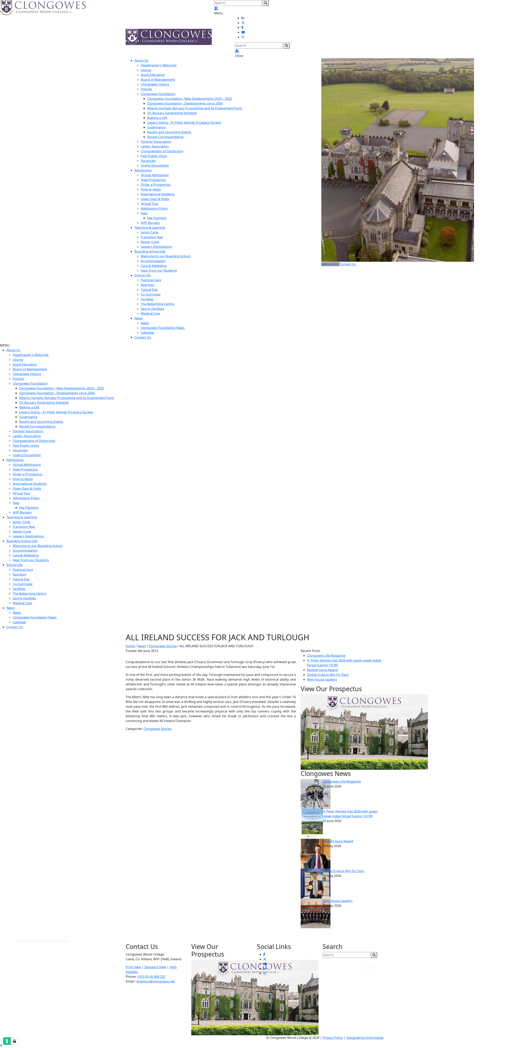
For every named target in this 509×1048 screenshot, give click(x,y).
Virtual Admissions (155, 175)
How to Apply (151, 189)
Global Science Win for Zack (328, 674)
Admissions (143, 170)
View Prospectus (153, 180)
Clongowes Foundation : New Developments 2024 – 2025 (189, 98)
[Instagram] (242, 37)
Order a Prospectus (155, 184)
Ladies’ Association (155, 146)
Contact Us (142, 337)
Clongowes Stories (158, 729)
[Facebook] (242, 27)
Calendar (147, 332)
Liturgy (146, 70)
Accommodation (153, 261)
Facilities (147, 299)
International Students (158, 194)
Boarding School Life (149, 251)
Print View (133, 967)
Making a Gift (157, 118)
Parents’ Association (156, 141)
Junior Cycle (149, 232)
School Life (142, 275)
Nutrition (147, 285)
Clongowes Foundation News (163, 328)
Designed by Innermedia (364, 1037)
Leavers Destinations (156, 246)
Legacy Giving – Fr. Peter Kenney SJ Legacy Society (184, 122)
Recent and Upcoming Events (169, 132)
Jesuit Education (153, 75)
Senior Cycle (150, 242)
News (138, 318)
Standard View (155, 967)
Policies (146, 89)
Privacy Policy (333, 1037)
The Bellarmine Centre (157, 304)
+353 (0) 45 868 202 (151, 976)
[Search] (265, 3)
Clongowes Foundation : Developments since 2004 (185, 103)
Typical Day (149, 289)
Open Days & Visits (155, 199)
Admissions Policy (154, 208)
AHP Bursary (150, 223)
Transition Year (152, 237)
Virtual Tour (149, 203)
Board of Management (158, 79)
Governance (156, 127)
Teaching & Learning (149, 227)
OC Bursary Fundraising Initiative (172, 113)
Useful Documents (155, 165)
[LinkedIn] (242, 18)
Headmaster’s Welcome (159, 65)
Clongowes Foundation (158, 94)
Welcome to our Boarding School (165, 256)
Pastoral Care (151, 280)
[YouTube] (243, 32)
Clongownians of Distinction (162, 151)
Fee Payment (156, 218)
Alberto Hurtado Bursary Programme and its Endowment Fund (194, 108)
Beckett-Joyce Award (322, 670)
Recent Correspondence (165, 137)
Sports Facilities (152, 309)
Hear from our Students (159, 270)
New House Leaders (322, 679)
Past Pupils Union (154, 156)
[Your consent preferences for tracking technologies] (14, 1041)
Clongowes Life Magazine (326, 655)
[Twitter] (243, 22)
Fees (144, 213)
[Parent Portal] (216, 8)
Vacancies (148, 161)
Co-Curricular (151, 294)
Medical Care (150, 313)
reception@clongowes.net (155, 981)
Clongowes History (155, 84)
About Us (141, 60)
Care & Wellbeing (154, 266)
